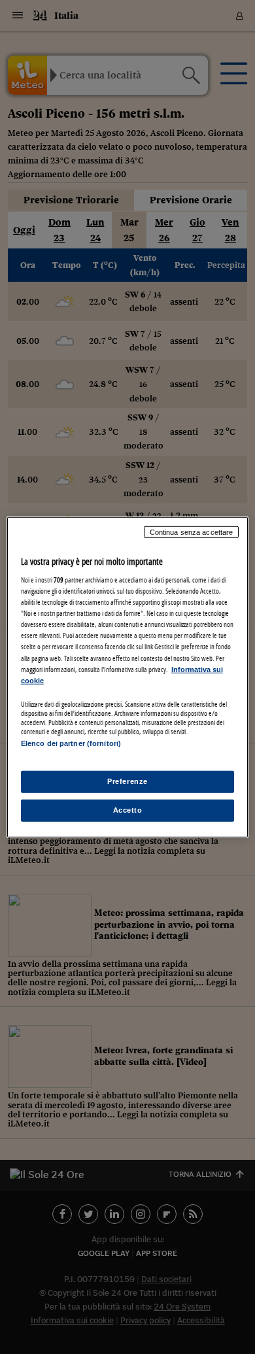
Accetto (128, 810)
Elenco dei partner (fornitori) (71, 743)
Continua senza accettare (191, 531)
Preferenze (127, 781)
